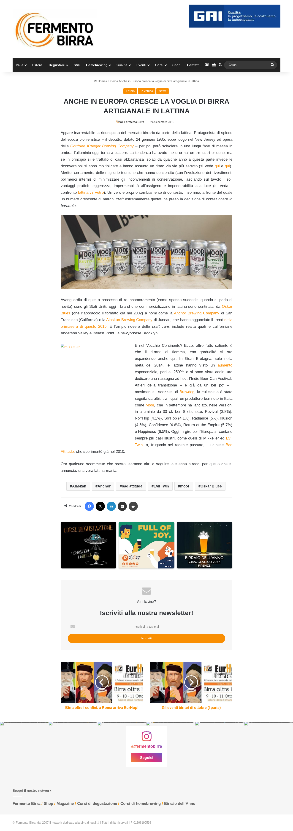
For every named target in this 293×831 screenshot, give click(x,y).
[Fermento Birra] (55, 29)
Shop (176, 65)
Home (101, 81)
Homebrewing (97, 65)
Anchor (104, 486)
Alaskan (79, 486)
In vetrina (147, 91)
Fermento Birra (134, 122)
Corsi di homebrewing (140, 803)
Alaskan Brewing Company (129, 320)
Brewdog (186, 392)
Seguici (146, 758)
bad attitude (132, 486)
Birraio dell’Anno (179, 803)
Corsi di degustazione (97, 803)
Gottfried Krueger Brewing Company (102, 146)
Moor (150, 405)
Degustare (57, 65)
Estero (37, 65)
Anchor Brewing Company (197, 313)
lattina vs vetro (91, 192)
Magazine (65, 803)
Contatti (193, 65)
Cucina (122, 65)
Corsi (159, 65)
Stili (77, 65)
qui (217, 166)
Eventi (141, 65)
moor (184, 486)
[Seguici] (146, 738)
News (162, 91)
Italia (19, 65)
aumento (225, 365)
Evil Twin (161, 486)
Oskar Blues (211, 486)
